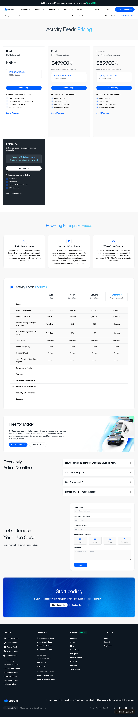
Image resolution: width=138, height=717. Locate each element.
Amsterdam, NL (109, 700)
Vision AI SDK (91, 3)
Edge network (27, 250)
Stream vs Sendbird (11, 665)
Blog (72, 646)
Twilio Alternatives (10, 680)
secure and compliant (68, 250)
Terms (92, 708)
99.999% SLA (13, 179)
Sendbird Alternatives (11, 669)
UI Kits (105, 16)
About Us (73, 638)
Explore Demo (127, 16)
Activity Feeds (8, 16)
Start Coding (22, 88)
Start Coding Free (125, 9)
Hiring (83, 632)
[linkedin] (126, 708)
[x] (114, 708)
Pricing (21, 16)
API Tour (114, 16)
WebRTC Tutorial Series (46, 679)
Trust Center (75, 669)
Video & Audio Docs (44, 642)
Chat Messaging (13, 638)
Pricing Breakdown (10, 672)
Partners (73, 665)
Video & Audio (12, 643)
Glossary (73, 661)
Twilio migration (9, 684)
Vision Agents (12, 655)
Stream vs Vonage (10, 676)
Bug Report (108, 646)
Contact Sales (77, 605)
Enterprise (74, 654)
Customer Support (122, 250)
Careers (73, 642)
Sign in (109, 9)
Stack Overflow (43, 659)
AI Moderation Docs (44, 650)
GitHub (39, 666)
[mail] (132, 708)
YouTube (40, 663)
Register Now (16, 445)
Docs (73, 16)
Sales (106, 638)
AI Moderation (12, 651)
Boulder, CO (94, 700)
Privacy (98, 708)
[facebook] (120, 708)
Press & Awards (76, 657)
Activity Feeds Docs (44, 646)
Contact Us (22, 168)
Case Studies (75, 650)
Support (107, 642)
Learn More (36, 445)
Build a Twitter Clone (45, 675)
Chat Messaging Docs (45, 638)
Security (106, 708)
